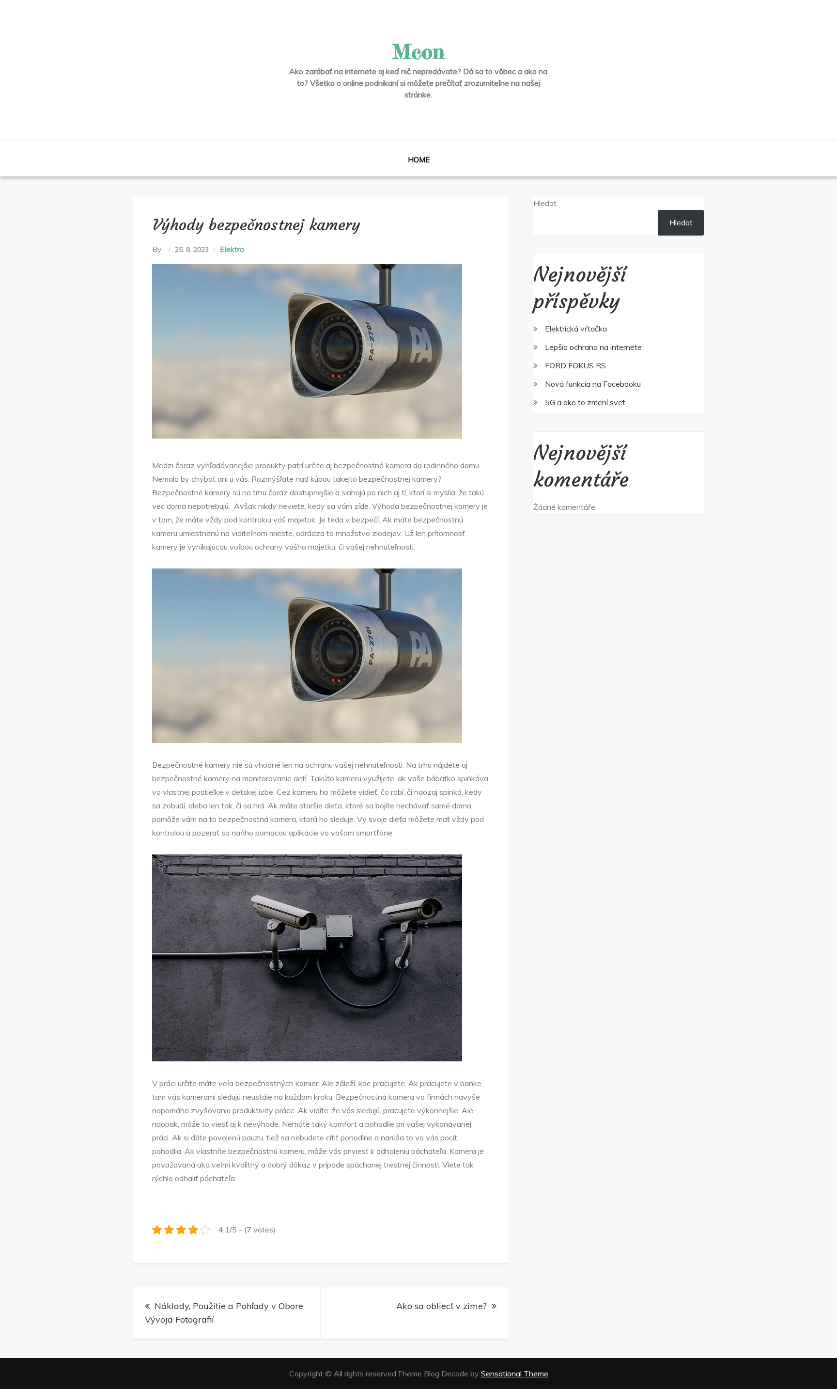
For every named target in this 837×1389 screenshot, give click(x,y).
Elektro (232, 249)
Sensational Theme (514, 1373)
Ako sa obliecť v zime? (441, 1305)
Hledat (545, 203)
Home (419, 159)
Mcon (418, 51)
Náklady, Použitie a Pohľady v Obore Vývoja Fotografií (224, 1312)
